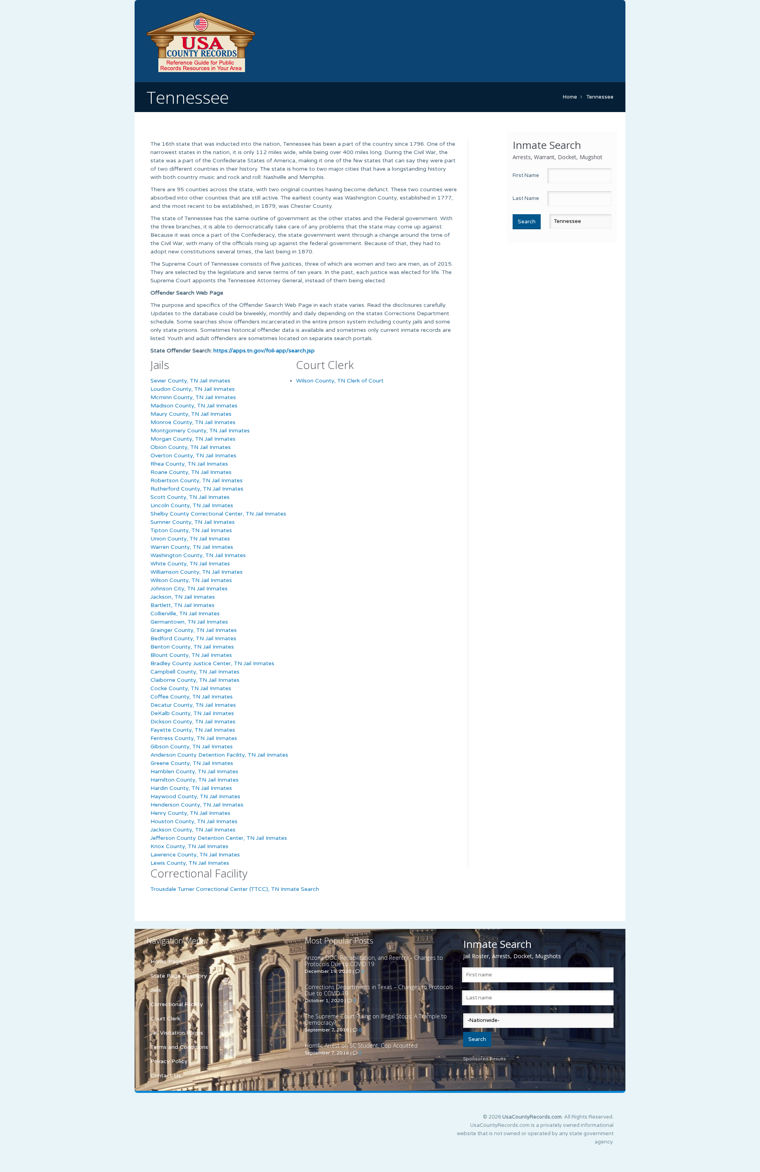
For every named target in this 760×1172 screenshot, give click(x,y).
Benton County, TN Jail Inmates (192, 646)
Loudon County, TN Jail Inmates (192, 389)
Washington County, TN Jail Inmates (198, 555)
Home (570, 97)
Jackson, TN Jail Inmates (182, 597)
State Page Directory (178, 975)
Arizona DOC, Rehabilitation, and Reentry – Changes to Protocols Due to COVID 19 (374, 961)
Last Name (526, 198)
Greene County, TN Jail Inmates (191, 763)
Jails (155, 990)
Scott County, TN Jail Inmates (190, 497)
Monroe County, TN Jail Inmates (193, 422)
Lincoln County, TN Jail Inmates (191, 505)
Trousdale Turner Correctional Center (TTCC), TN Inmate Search (234, 889)
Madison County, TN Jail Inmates (194, 405)
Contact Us (165, 1075)
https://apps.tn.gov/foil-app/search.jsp (264, 350)
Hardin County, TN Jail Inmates (191, 788)
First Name (526, 175)
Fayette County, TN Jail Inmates (192, 730)
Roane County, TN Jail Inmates (191, 472)
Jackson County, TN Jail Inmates (193, 829)
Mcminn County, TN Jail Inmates (193, 397)
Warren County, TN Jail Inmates (191, 547)
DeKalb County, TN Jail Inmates (192, 713)
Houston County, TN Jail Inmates (194, 821)
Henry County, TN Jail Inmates (190, 813)
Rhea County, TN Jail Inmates (189, 463)
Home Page (166, 961)
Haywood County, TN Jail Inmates (195, 796)
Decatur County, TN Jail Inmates (193, 705)
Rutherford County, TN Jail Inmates (196, 488)
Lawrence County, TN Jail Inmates (195, 854)
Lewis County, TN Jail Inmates (189, 863)
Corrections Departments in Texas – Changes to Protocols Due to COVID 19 (379, 990)
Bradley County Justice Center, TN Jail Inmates (212, 663)
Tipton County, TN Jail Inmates (191, 530)
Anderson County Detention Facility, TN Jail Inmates (219, 755)
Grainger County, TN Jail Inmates (193, 630)
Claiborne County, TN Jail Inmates (194, 680)
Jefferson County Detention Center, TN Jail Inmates (218, 838)
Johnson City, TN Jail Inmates (189, 588)
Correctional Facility (176, 1004)
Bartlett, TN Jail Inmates (182, 605)
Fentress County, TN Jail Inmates (193, 738)
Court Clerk (165, 1018)
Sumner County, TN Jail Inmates (192, 522)
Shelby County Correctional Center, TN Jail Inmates (218, 513)
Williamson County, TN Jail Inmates (196, 572)
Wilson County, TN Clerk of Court (340, 380)
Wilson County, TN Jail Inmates (191, 580)
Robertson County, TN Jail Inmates (196, 480)
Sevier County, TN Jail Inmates (190, 380)
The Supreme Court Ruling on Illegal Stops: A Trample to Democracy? (376, 1019)
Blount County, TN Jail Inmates (191, 655)
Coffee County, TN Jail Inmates (191, 696)
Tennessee (600, 97)
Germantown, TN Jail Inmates (189, 621)
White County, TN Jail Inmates (190, 563)
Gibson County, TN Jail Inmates (191, 746)
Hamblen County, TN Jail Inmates (194, 771)
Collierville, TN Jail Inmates (185, 613)
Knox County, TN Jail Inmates (189, 846)
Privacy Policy (169, 1061)
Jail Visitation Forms (176, 1032)
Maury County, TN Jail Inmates (191, 414)
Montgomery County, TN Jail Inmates (200, 430)
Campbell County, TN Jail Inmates (194, 671)
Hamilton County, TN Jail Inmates (194, 779)
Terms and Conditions (179, 1047)
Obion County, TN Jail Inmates (190, 447)
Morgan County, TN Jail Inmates (193, 439)
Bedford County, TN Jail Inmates (193, 638)
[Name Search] (237, 42)
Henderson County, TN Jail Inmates (196, 804)
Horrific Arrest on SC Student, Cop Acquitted (361, 1045)
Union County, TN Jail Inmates (190, 538)
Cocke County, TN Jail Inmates (190, 688)
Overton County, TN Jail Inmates (193, 455)
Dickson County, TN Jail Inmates (193, 721)
